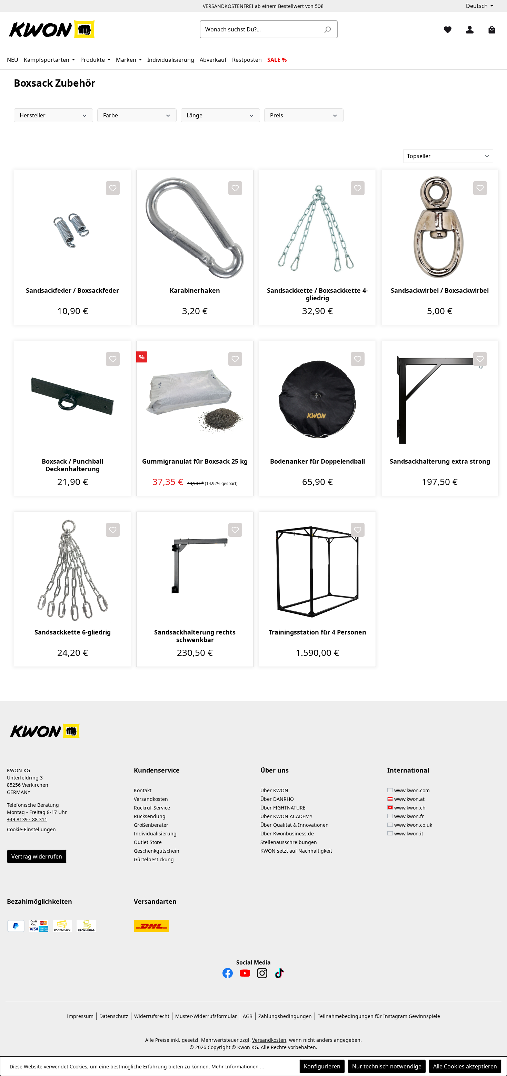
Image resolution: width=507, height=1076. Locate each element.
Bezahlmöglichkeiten (39, 901)
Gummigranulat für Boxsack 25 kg (195, 461)
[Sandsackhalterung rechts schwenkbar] (195, 570)
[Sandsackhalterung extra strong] (440, 399)
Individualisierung (155, 833)
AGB (247, 1016)
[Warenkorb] (489, 29)
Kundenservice (157, 770)
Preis (276, 115)
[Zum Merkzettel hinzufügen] (113, 188)
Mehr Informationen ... (237, 1066)
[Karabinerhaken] (195, 228)
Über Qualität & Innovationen (294, 825)
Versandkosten (151, 799)
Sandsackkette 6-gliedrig (72, 632)
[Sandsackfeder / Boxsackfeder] (72, 228)
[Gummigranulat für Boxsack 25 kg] (195, 399)
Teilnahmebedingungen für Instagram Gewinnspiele (379, 1016)
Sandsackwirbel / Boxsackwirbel (440, 290)
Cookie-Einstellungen (31, 829)
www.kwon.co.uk (413, 825)
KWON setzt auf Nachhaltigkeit (296, 850)
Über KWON (274, 790)
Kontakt (142, 790)
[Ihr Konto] (467, 29)
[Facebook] (227, 975)
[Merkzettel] (445, 29)
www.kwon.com (412, 790)
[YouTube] (245, 975)
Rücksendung (150, 816)
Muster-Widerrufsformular (206, 1016)
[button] (253, 727)
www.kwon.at (409, 799)
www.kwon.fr (409, 816)
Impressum (80, 1016)
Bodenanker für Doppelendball (317, 461)
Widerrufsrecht (151, 1016)
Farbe (110, 115)
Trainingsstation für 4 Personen (317, 632)
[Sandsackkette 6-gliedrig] (72, 570)
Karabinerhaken (195, 290)
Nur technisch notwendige (386, 1066)
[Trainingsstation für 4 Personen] (317, 570)
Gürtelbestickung (154, 859)
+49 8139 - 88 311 (27, 819)
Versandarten (155, 901)
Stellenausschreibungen (288, 842)
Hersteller (33, 115)
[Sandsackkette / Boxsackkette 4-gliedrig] (317, 228)
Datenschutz (113, 1016)
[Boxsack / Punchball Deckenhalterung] (72, 399)
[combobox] (261, 29)
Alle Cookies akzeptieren (465, 1066)
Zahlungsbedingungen (285, 1016)
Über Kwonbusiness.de (287, 833)
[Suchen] (327, 29)
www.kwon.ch (410, 807)
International (408, 770)
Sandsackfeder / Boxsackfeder (72, 290)
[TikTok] (279, 975)
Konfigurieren (322, 1066)
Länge (194, 115)
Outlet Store (148, 842)
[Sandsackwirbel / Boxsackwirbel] (440, 228)
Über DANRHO (277, 799)
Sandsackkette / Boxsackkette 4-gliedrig (317, 294)
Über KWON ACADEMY (286, 816)
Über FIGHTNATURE (283, 807)
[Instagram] (262, 975)
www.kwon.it (408, 833)
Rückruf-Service (152, 807)
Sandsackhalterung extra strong (440, 461)
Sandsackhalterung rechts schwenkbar (195, 635)
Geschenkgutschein (156, 850)
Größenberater (151, 825)
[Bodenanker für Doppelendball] (317, 399)
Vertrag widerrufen (36, 856)
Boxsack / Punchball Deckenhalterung (72, 465)
